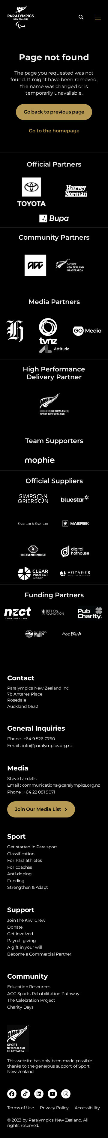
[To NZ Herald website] (15, 331)
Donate (14, 927)
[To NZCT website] (18, 612)
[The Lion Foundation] (54, 612)
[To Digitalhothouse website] (75, 551)
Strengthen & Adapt (27, 887)
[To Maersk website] (75, 523)
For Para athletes (24, 860)
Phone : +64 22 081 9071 (31, 792)
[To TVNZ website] (48, 331)
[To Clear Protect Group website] (33, 573)
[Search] (81, 17)
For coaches (19, 867)
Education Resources (28, 986)
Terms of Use (20, 1107)
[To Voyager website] (75, 573)
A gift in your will (24, 947)
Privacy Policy (54, 1107)
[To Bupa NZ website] (54, 218)
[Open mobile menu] (98, 17)
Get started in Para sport (32, 847)
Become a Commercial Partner (39, 954)
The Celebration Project (31, 1000)
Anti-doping (19, 873)
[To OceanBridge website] (33, 551)
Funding (16, 880)
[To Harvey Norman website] (76, 191)
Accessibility (87, 1107)
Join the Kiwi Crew (26, 920)
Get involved (20, 933)
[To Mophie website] (40, 460)
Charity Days (20, 1007)
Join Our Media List (38, 809)
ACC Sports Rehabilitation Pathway (43, 993)
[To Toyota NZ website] (31, 191)
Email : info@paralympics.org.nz (40, 745)
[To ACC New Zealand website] (35, 265)
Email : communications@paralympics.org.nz (53, 785)
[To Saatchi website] (33, 523)
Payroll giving (21, 940)
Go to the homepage (54, 131)
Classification (20, 853)
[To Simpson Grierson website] (33, 498)
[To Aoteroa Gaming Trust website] (36, 633)
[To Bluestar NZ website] (75, 498)
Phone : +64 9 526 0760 (31, 738)
